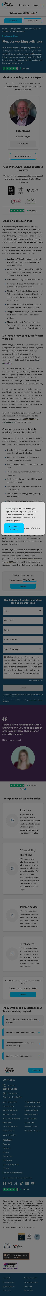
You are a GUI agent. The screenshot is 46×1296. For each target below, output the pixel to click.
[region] (23, 518)
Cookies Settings (32, 528)
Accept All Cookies (14, 528)
